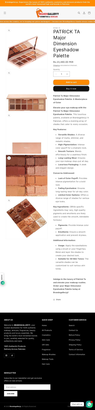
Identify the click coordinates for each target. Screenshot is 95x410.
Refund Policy (74, 335)
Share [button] (58, 299)
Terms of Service (76, 350)
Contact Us (73, 330)
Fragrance (46, 350)
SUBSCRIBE (10, 394)
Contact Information (77, 354)
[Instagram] (6, 355)
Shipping (56, 65)
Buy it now (71, 89)
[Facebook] (12, 355)
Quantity (56, 69)
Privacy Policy (74, 340)
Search (72, 325)
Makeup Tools (47, 359)
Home (44, 325)
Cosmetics (46, 335)
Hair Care (46, 364)
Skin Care (46, 340)
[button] (4, 12)
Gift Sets (45, 345)
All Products (47, 330)
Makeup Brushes (48, 354)
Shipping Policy (75, 345)
